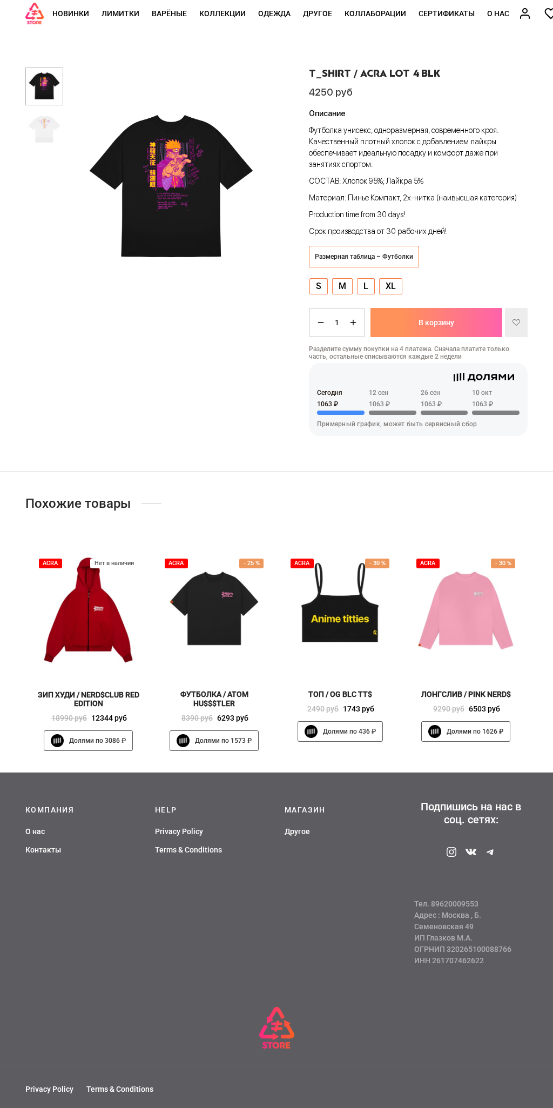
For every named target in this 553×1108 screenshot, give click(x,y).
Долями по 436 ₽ (349, 731)
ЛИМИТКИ (120, 13)
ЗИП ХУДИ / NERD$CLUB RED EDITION (88, 699)
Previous (85, 189)
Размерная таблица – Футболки (364, 256)
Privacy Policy (179, 831)
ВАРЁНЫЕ (169, 13)
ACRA (50, 563)
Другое (317, 13)
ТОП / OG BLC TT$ (340, 694)
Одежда (274, 13)
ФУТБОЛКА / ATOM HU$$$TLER (214, 699)
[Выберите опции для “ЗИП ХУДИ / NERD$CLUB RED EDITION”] (106, 657)
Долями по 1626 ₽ (475, 731)
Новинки (70, 13)
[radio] (318, 286)
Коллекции (222, 13)
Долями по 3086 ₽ (97, 740)
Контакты (43, 849)
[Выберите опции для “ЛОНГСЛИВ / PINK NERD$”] (484, 656)
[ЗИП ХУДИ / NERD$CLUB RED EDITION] (88, 609)
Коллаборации (375, 13)
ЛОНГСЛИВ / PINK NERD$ (466, 694)
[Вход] (524, 13)
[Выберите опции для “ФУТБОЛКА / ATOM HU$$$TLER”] (232, 656)
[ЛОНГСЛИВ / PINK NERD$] (466, 609)
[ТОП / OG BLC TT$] (340, 609)
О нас (498, 13)
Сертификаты (447, 13)
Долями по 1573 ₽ (223, 740)
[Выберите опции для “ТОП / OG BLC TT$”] (358, 656)
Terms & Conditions (188, 849)
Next (257, 189)
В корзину (436, 322)
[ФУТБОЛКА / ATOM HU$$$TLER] (214, 609)
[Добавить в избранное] (516, 322)
